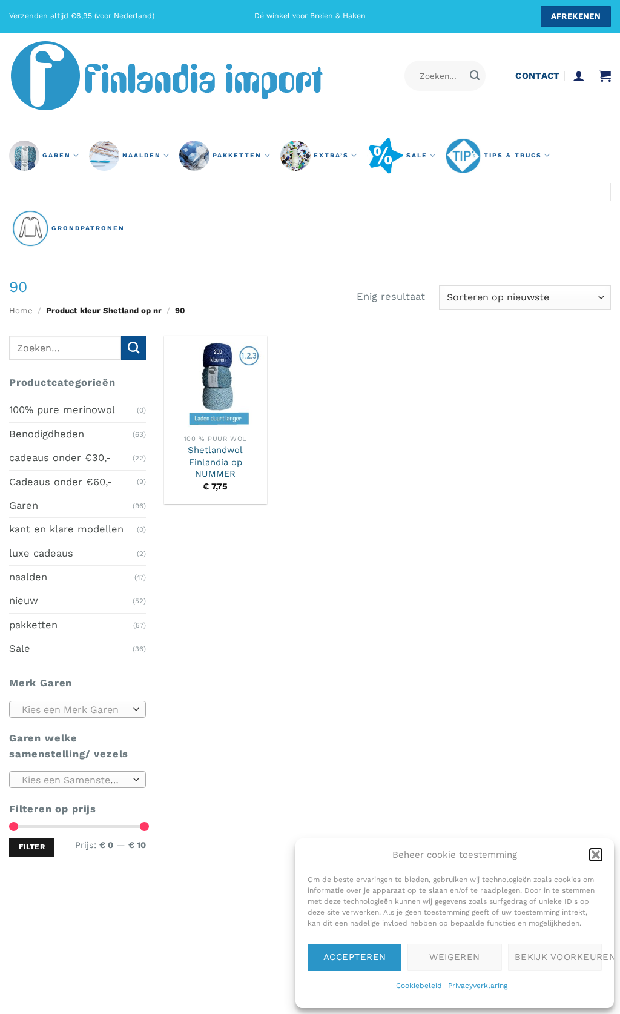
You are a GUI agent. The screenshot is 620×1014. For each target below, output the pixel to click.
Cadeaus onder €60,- (60, 481)
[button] (596, 855)
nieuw (23, 600)
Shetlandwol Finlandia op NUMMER (215, 462)
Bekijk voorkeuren (558, 957)
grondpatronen (88, 228)
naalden (141, 155)
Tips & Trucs (513, 155)
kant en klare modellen (66, 529)
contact (537, 75)
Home (21, 310)
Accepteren (354, 957)
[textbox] (74, 709)
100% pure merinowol (62, 410)
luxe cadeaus (41, 552)
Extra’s (331, 155)
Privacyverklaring (477, 985)
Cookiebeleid (419, 985)
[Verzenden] (475, 76)
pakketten (237, 155)
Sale (416, 155)
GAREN (56, 155)
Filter (32, 847)
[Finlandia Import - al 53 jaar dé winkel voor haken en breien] (183, 75)
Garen (23, 505)
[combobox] (77, 708)
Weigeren (454, 957)
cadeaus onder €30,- (60, 457)
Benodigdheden (46, 433)
